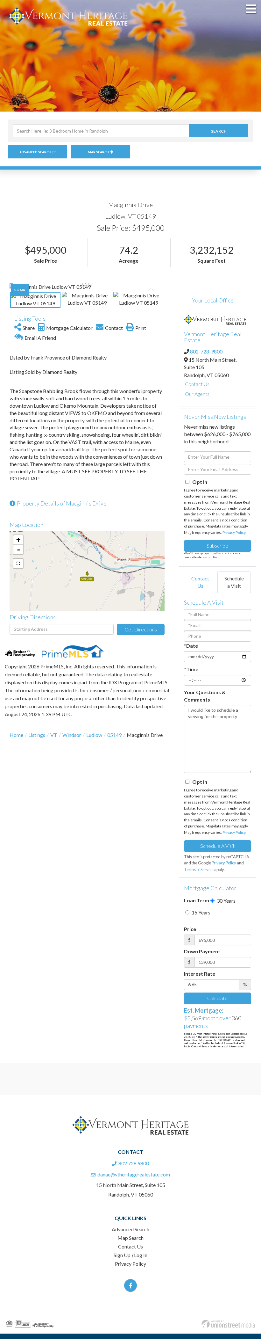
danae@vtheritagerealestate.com (133, 1174)
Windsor (71, 735)
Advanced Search (35, 152)
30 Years (226, 901)
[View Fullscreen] (18, 563)
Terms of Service (199, 869)
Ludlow (94, 735)
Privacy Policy (233, 532)
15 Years (200, 912)
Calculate (217, 998)
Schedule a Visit (234, 582)
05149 (114, 735)
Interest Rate (199, 974)
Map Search (98, 152)
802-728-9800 (206, 351)
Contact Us (197, 384)
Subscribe (217, 545)
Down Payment (202, 951)
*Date (191, 646)
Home (16, 735)
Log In (140, 1255)
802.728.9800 (133, 1163)
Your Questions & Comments (205, 695)
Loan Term (196, 900)
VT (53, 735)
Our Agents (197, 394)
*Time (191, 669)
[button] (218, 130)
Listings (36, 735)
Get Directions (140, 629)
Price (190, 929)
